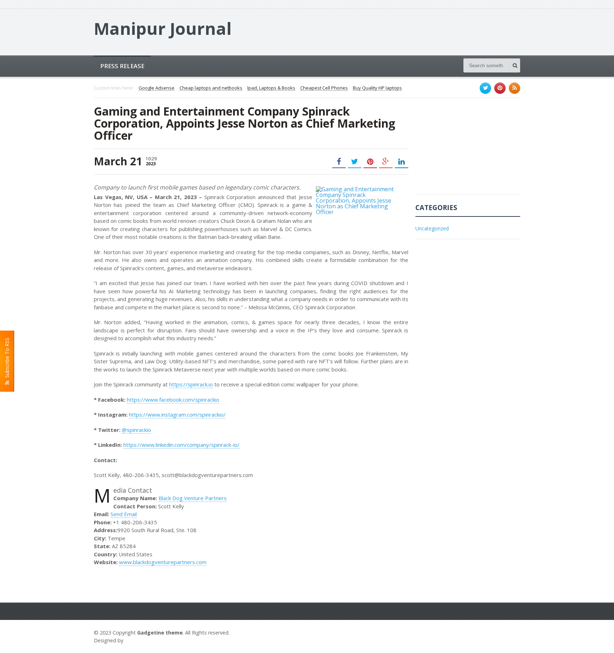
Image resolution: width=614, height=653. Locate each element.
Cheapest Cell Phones (324, 88)
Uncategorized (432, 228)
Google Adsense (156, 88)
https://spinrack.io (191, 384)
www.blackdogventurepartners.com (162, 562)
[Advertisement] (468, 149)
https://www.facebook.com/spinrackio (173, 399)
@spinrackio (136, 429)
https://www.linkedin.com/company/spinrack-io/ (181, 444)
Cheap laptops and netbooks (210, 88)
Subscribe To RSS (7, 359)
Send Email (124, 514)
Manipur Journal (163, 28)
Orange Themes (146, 640)
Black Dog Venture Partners (192, 498)
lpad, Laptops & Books (271, 88)
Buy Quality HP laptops (377, 88)
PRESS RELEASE (122, 66)
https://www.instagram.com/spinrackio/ (177, 414)
